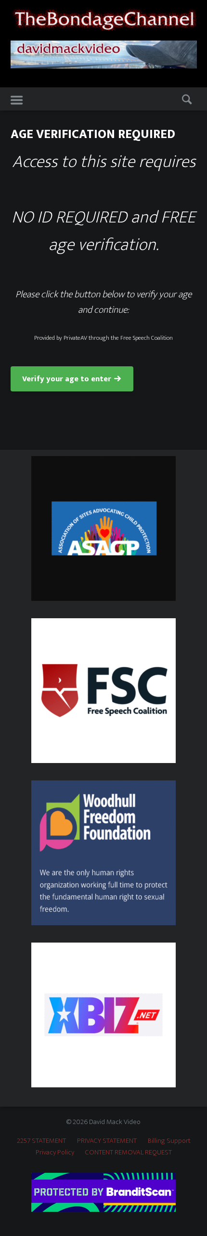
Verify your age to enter (66, 379)
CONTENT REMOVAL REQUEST (128, 1152)
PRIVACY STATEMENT (107, 1141)
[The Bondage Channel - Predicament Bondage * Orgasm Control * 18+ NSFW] (104, 19)
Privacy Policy (55, 1152)
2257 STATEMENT (41, 1141)
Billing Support (169, 1141)
